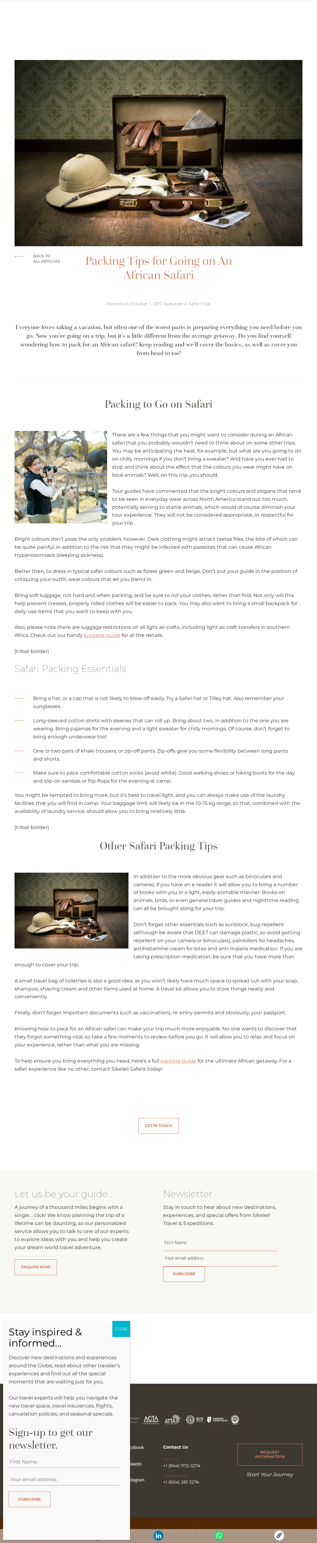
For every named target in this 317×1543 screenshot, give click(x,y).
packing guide (178, 1061)
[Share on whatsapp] (219, 1539)
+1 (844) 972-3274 (181, 1465)
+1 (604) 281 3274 (181, 1482)
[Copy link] (279, 1539)
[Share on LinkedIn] (158, 1539)
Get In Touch (158, 1125)
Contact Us (175, 1447)
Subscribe (184, 1273)
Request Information (270, 1454)
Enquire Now (35, 1267)
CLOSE (121, 1328)
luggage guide (102, 635)
